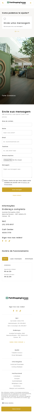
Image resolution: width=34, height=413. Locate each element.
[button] (17, 124)
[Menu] (30, 3)
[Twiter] (9, 241)
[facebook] (13, 311)
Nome (4, 128)
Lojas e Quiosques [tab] (16, 258)
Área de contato (7, 121)
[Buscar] (2, 3)
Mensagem (5, 165)
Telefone (5, 146)
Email (4, 137)
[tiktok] (20, 311)
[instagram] (6, 241)
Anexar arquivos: (8, 155)
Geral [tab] (5, 258)
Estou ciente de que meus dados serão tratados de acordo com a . (17, 182)
